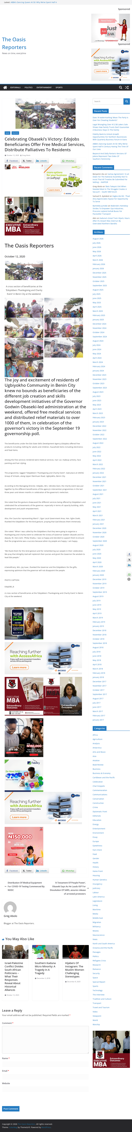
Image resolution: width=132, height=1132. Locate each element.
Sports (59, 87)
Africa (95, 735)
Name (6, 1058)
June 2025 (97, 298)
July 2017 (96, 703)
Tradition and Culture (102, 999)
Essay (95, 837)
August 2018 (98, 647)
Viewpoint (97, 1016)
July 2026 (96, 243)
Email (5, 1070)
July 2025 (96, 294)
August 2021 (98, 494)
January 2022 (98, 473)
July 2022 (96, 447)
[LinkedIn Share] (129, 565)
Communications (100, 794)
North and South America (104, 943)
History (96, 867)
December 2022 (99, 426)
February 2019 (99, 622)
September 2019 (100, 592)
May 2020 (97, 558)
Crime (95, 807)
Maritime (97, 909)
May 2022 (97, 456)
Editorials (15, 87)
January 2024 (98, 370)
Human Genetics (100, 879)
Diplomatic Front (100, 811)
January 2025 (98, 319)
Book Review (98, 764)
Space (95, 977)
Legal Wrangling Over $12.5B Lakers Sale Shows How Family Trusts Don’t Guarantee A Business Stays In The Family (111, 127)
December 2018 (99, 630)
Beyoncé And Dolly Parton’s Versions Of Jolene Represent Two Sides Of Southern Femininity (109, 156)
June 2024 (97, 349)
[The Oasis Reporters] (5, 87)
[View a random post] (127, 87)
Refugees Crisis (99, 960)
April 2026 (97, 255)
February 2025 (99, 315)
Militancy (97, 926)
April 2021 (97, 511)
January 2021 (98, 524)
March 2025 (98, 311)
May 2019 (97, 609)
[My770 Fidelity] (24, 761)
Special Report (99, 982)
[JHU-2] (62, 678)
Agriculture (97, 739)
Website (6, 1083)
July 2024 (96, 345)
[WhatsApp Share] (129, 574)
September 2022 (100, 439)
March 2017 (98, 711)
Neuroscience (99, 935)
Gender (96, 858)
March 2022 (98, 464)
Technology (97, 990)
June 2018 (97, 656)
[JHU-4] (24, 198)
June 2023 (97, 400)
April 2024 (97, 358)
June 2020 (97, 554)
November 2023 (99, 379)
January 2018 (98, 677)
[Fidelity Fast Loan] (24, 609)
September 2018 (100, 643)
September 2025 (100, 285)
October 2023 (98, 383)
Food (95, 854)
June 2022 (97, 451)
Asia (94, 756)
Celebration (98, 782)
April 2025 (97, 307)
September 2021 (100, 490)
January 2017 (98, 720)
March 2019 (98, 617)
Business (96, 769)
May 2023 (97, 404)
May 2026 (97, 251)
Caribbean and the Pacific (104, 777)
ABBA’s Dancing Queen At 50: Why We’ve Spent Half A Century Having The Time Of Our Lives (110, 146)
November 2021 (99, 481)
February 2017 (99, 715)
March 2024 (98, 362)
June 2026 (97, 247)
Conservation (98, 799)
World (95, 1020)
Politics (28, 87)
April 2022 (97, 460)
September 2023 (100, 387)
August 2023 (98, 392)
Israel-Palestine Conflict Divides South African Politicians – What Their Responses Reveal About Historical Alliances (14, 976)
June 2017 (97, 707)
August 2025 (98, 290)
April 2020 (97, 562)
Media (95, 914)
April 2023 (97, 409)
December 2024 (99, 324)
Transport (97, 1003)
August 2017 (98, 698)
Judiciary (96, 888)
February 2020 (99, 571)
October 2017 (98, 690)
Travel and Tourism (101, 1007)
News (7, 133)
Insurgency (97, 884)
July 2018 (96, 651)
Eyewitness (97, 845)
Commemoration (100, 790)
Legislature (97, 901)
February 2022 (99, 468)
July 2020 (96, 549)
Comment (7, 1023)
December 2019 (99, 579)
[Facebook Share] (129, 554)
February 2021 (99, 519)
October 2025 (98, 281)
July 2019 (96, 600)
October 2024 (98, 332)
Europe (96, 841)
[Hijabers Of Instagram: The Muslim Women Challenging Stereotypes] (76, 946)
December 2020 (99, 528)
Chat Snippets (99, 786)
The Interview (98, 994)
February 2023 (99, 417)
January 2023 (98, 422)
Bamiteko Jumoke (100, 206)
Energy (96, 824)
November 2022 (99, 430)
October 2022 (98, 434)
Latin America (99, 896)
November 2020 (99, 532)
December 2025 (99, 272)
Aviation (96, 760)
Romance (97, 969)
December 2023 (99, 375)
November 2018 (99, 634)
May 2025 (97, 302)
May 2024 (97, 353)
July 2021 (96, 498)
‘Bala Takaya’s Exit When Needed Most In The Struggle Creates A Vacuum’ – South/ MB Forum (110, 189)
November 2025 (99, 277)
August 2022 (98, 443)
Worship (96, 1024)
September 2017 (100, 694)
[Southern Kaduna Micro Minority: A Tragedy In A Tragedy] (45, 946)
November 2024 (99, 328)
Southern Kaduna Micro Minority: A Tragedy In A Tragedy (45, 968)
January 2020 (98, 575)
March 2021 (98, 515)
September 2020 (100, 541)
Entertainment (44, 87)
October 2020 (98, 536)
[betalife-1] (24, 166)
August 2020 (98, 545)
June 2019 (97, 605)
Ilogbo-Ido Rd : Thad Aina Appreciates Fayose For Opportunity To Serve (111, 199)
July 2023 (96, 396)
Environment (98, 833)
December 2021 (99, 477)
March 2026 (98, 260)
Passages (97, 952)
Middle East (98, 918)
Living (95, 905)
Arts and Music (99, 752)
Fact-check (97, 850)
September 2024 (100, 336)
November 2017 (99, 686)
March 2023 (98, 413)
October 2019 (98, 588)
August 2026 (98, 238)
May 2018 (97, 660)
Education (97, 820)
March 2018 (98, 668)
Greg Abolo (26, 155)
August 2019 (98, 596)
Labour (96, 892)
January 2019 (98, 626)
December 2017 (99, 681)
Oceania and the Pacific (103, 948)
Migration (97, 922)
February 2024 (99, 366)
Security (96, 973)
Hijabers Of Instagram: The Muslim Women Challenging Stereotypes (74, 969)
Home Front (98, 871)
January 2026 (98, 268)
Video (95, 1011)
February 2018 (99, 673)
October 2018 (98, 639)
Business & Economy (101, 773)
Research (97, 965)
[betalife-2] (24, 720)
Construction (98, 803)
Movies (96, 931)
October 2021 (98, 485)
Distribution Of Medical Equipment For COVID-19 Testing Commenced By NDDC (26, 886)
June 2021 (97, 502)
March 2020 (98, 566)
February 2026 (99, 264)
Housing (96, 875)
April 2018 (97, 664)
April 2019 (97, 613)
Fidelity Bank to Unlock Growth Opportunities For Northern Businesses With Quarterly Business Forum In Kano (110, 137)
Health (95, 862)
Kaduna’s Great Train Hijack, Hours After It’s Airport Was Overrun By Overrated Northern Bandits (111, 221)
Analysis (96, 743)
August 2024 (98, 341)
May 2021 (97, 507)
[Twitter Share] (129, 559)
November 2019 (99, 583)
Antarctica (97, 747)
